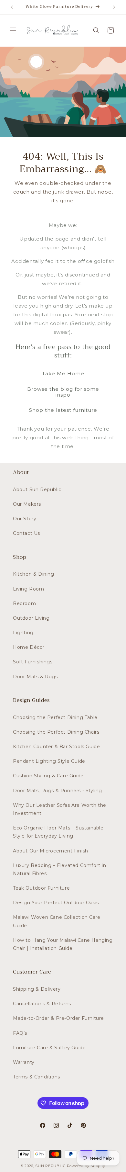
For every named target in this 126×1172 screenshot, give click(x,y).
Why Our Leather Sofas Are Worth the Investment (59, 809)
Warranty (24, 1062)
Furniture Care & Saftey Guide (49, 1048)
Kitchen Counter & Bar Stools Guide (56, 746)
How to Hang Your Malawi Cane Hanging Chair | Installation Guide (63, 944)
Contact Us (26, 533)
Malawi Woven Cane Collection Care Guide (56, 921)
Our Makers (27, 504)
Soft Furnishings (33, 662)
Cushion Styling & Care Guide (48, 776)
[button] (13, 30)
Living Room (28, 589)
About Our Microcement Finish (50, 851)
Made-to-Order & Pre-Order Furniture (58, 1018)
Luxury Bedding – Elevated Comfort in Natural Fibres (59, 869)
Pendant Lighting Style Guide (49, 761)
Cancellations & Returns (42, 1004)
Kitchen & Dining (33, 574)
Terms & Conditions (36, 1077)
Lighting (23, 633)
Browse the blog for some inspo (63, 392)
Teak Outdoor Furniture (41, 888)
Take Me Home (63, 373)
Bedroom (24, 603)
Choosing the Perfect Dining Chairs (56, 732)
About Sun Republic (37, 489)
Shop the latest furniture (63, 410)
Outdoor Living (31, 618)
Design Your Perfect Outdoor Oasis (56, 903)
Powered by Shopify (86, 1166)
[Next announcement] (114, 7)
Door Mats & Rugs (35, 677)
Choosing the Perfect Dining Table (55, 717)
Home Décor (29, 647)
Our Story (24, 519)
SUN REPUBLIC (50, 1166)
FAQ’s (20, 1033)
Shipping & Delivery (36, 989)
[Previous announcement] (12, 7)
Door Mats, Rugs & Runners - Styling (57, 791)
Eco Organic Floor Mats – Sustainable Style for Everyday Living (58, 832)
